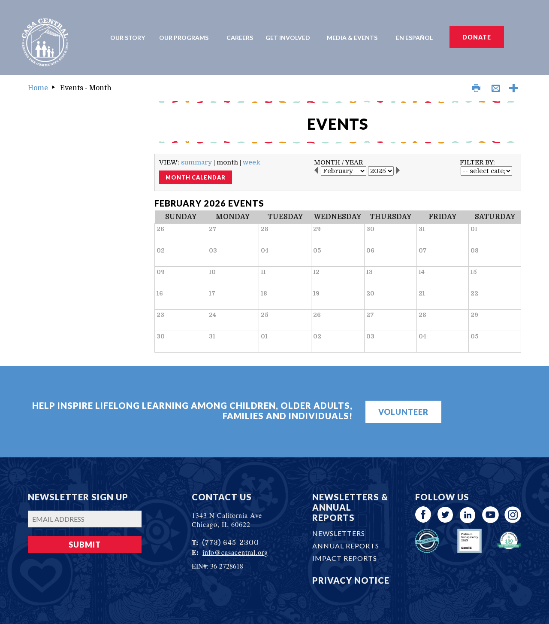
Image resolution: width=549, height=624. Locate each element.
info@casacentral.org (235, 552)
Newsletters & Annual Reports (350, 507)
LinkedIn (468, 514)
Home (38, 88)
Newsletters (338, 533)
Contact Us (222, 497)
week (251, 162)
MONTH (327, 162)
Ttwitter (445, 514)
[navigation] (274, 37)
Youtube (490, 514)
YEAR (354, 162)
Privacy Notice (350, 580)
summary (196, 162)
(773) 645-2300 (230, 543)
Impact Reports (344, 558)
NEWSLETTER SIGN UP (78, 497)
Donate (476, 37)
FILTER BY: (477, 162)
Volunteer (403, 412)
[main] (337, 226)
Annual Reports (345, 546)
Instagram (512, 514)
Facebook (423, 514)
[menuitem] (130, 37)
